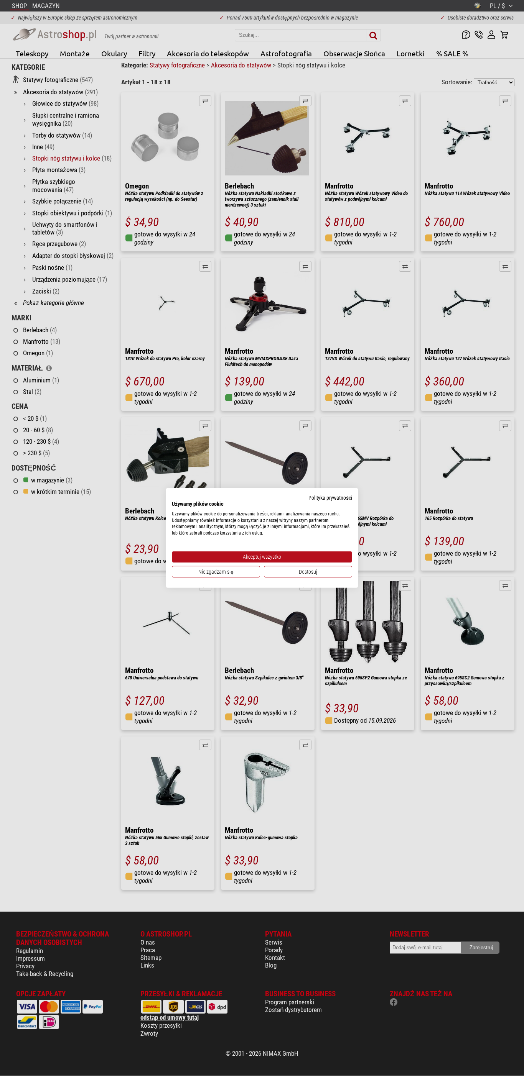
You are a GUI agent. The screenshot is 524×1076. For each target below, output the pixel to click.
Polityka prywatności (330, 498)
